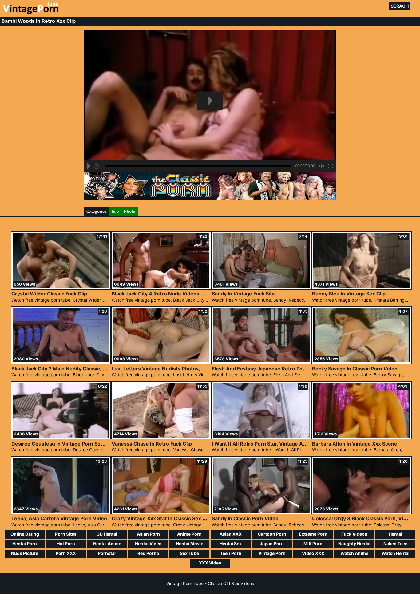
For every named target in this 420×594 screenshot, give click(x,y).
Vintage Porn (272, 553)
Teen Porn (230, 553)
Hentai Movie (189, 543)
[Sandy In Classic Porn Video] (261, 512)
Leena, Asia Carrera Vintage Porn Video (59, 518)
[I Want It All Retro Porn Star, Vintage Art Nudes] (261, 437)
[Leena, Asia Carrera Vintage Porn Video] (60, 512)
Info (115, 211)
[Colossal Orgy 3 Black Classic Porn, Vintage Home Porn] (361, 512)
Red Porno (148, 553)
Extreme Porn (313, 534)
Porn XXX (66, 553)
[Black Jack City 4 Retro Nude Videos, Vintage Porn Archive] (161, 287)
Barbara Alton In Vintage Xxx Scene (354, 444)
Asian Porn (148, 534)
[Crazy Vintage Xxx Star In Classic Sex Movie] (161, 512)
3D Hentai (107, 534)
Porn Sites (66, 534)
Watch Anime (354, 553)
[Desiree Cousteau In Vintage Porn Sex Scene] (60, 437)
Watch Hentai (396, 553)
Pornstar (107, 553)
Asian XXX (231, 534)
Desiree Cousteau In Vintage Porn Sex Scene (65, 444)
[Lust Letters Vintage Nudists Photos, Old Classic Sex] (161, 362)
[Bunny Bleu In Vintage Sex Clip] (361, 287)
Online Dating (24, 534)
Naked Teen (395, 543)
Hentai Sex (231, 543)
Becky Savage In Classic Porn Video (355, 369)
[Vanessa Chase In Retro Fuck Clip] (161, 437)
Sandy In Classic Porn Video (245, 518)
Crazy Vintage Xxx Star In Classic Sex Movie (164, 518)
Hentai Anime (107, 543)
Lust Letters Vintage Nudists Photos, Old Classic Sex (175, 369)
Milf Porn (313, 543)
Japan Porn (272, 543)
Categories (96, 211)
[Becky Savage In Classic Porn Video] (361, 362)
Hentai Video (148, 543)
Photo (129, 211)
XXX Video (210, 562)
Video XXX (313, 553)
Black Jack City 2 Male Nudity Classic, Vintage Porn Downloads (86, 369)
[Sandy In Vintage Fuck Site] (261, 287)
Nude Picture (24, 553)
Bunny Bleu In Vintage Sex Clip (349, 294)
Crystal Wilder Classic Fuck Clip (49, 294)
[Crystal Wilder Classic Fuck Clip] (60, 287)
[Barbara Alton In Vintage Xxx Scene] (361, 437)
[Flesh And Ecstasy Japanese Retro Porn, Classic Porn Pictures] (261, 362)
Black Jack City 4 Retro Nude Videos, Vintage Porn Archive (182, 294)
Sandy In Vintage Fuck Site (243, 294)
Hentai (395, 534)
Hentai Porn (24, 543)
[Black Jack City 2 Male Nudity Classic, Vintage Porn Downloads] (60, 362)
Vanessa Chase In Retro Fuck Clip (152, 444)
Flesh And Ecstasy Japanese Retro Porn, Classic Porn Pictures (286, 369)
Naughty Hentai (354, 543)
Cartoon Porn (272, 534)
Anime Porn (189, 534)
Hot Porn (66, 543)
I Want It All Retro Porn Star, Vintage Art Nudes (268, 444)
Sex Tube (189, 553)
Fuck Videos (354, 534)
